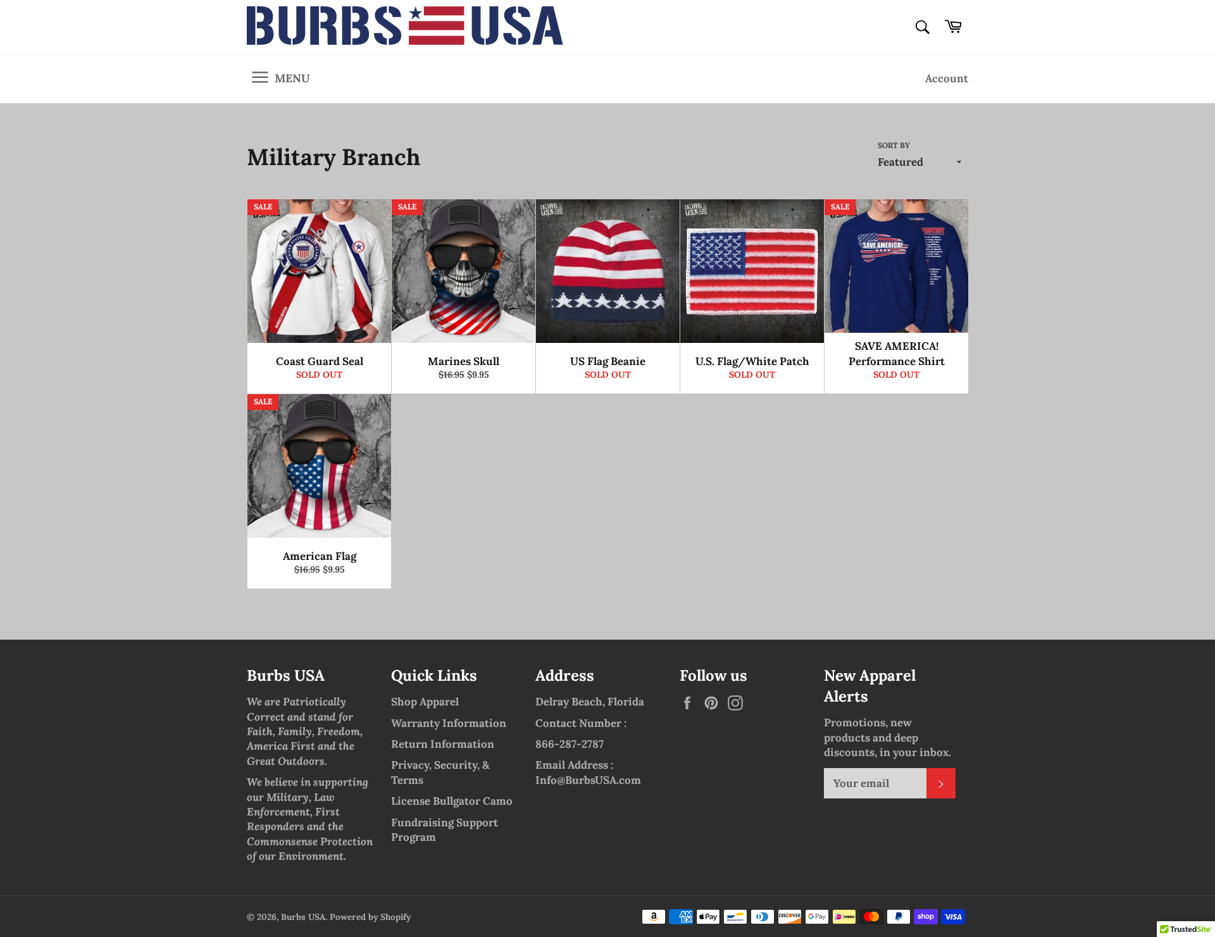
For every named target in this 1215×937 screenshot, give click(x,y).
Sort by (894, 145)
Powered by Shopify (370, 916)
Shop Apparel (425, 702)
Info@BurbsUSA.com (588, 780)
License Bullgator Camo (452, 801)
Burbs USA (303, 916)
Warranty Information (448, 723)
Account (946, 78)
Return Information (442, 744)
